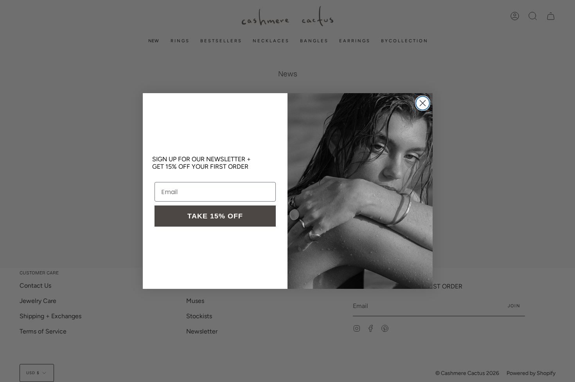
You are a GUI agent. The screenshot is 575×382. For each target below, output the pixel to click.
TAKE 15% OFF (215, 216)
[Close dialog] (422, 103)
